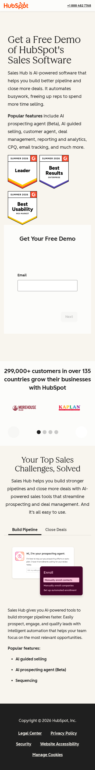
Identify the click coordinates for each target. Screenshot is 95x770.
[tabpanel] (47, 614)
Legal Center (30, 733)
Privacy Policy (64, 733)
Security (23, 744)
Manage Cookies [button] (47, 754)
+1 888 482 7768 (79, 5)
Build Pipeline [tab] (25, 529)
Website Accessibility (59, 744)
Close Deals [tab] (56, 529)
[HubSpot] (16, 5)
